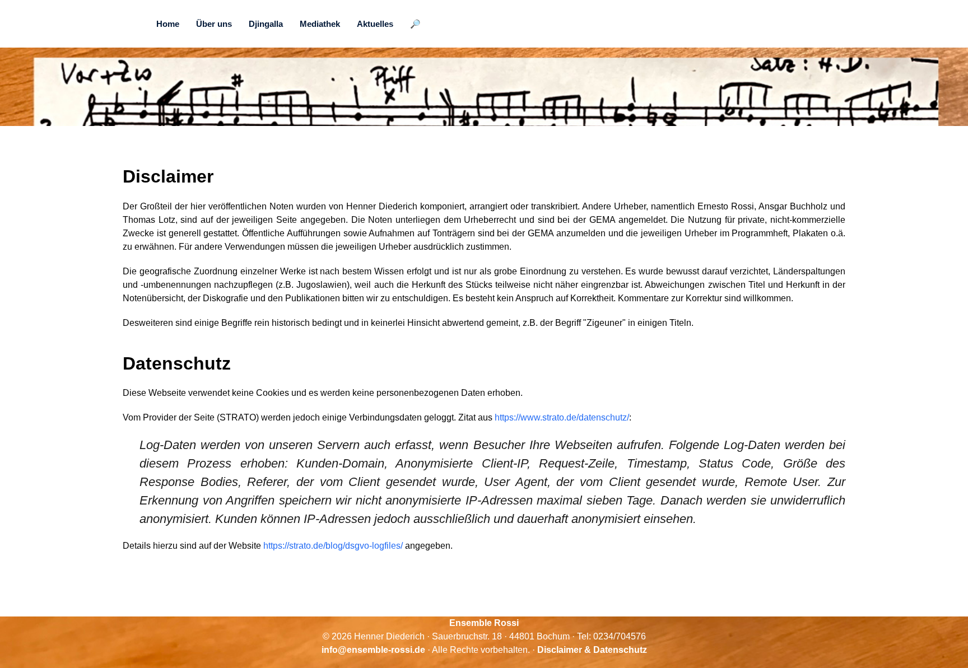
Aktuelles (375, 24)
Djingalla (266, 24)
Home (167, 24)
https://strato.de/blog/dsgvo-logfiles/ (333, 545)
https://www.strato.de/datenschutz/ (562, 417)
